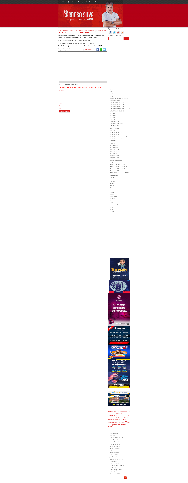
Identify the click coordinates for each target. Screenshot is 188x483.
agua (116, 411)
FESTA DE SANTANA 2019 (117, 164)
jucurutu (116, 417)
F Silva (112, 450)
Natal (111, 188)
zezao (110, 427)
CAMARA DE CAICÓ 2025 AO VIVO (120, 109)
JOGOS (112, 179)
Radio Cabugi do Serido (117, 465)
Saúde (111, 203)
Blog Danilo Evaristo (116, 440)
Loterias (112, 183)
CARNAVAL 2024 (114, 126)
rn (126, 421)
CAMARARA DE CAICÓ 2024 (118, 111)
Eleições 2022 (114, 154)
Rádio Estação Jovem (116, 470)
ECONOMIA (113, 141)
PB (110, 190)
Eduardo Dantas (115, 448)
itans (112, 417)
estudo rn (125, 415)
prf (113, 422)
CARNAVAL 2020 (114, 122)
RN (110, 201)
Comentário (61, 90)
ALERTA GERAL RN (115, 433)
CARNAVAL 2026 (114, 128)
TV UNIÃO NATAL (115, 474)
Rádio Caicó (113, 467)
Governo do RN (114, 175)
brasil (129, 411)
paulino (117, 419)
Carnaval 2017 (114, 115)
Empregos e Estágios (116, 160)
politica (125, 419)
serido (109, 424)
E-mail (61, 106)
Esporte (112, 162)
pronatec (116, 422)
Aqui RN (112, 435)
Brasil (111, 94)
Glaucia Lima (114, 455)
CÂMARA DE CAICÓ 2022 (117, 104)
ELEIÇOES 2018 (114, 149)
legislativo (121, 417)
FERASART (74, 481)
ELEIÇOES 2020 (114, 151)
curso (119, 415)
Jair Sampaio (113, 457)
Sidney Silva (113, 472)
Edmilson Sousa (115, 446)
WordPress (67, 481)
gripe (129, 415)
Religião (112, 198)
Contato (97, 2)
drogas (122, 415)
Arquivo (88, 2)
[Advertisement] (82, 69)
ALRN (111, 89)
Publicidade (68, 50)
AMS (111, 92)
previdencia (110, 422)
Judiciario (112, 181)
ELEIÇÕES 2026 (114, 158)
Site (60, 108)
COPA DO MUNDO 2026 (117, 139)
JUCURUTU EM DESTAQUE (117, 459)
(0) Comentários (88, 49)
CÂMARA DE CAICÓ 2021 (117, 102)
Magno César (114, 461)
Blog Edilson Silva (115, 442)
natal (113, 419)
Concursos (113, 130)
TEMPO (112, 209)
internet (109, 417)
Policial (112, 192)
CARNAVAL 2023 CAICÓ (117, 124)
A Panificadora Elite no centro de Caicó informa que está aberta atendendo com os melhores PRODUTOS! (82, 32)
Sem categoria (114, 205)
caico (114, 413)
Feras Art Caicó (114, 452)
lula (127, 417)
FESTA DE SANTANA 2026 (117, 171)
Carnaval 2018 (114, 117)
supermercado (116, 425)
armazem (119, 411)
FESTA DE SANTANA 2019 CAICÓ (119, 166)
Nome (61, 103)
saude (128, 422)
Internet (112, 177)
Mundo (112, 186)
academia (110, 411)
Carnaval (112, 113)
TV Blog (80, 2)
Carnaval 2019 (114, 119)
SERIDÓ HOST (79, 481)
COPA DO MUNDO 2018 (117, 132)
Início (62, 2)
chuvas (124, 413)
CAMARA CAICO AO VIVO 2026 (119, 98)
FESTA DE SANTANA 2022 (117, 168)
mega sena (110, 419)
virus (127, 424)
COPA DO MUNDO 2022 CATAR (119, 136)
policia (121, 419)
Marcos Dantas (114, 463)
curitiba (116, 415)
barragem (125, 411)
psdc (119, 422)
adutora (113, 411)
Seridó (112, 207)
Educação (113, 143)
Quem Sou (71, 2)
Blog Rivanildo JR (115, 444)
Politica (112, 194)
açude (122, 411)
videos (123, 424)
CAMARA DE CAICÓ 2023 (117, 107)
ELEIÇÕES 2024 (114, 156)
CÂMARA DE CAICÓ (115, 100)
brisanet (109, 413)
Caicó (64, 50)
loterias (125, 417)
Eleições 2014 (114, 145)
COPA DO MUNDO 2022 (117, 134)
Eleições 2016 (114, 147)
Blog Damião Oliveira (116, 438)
